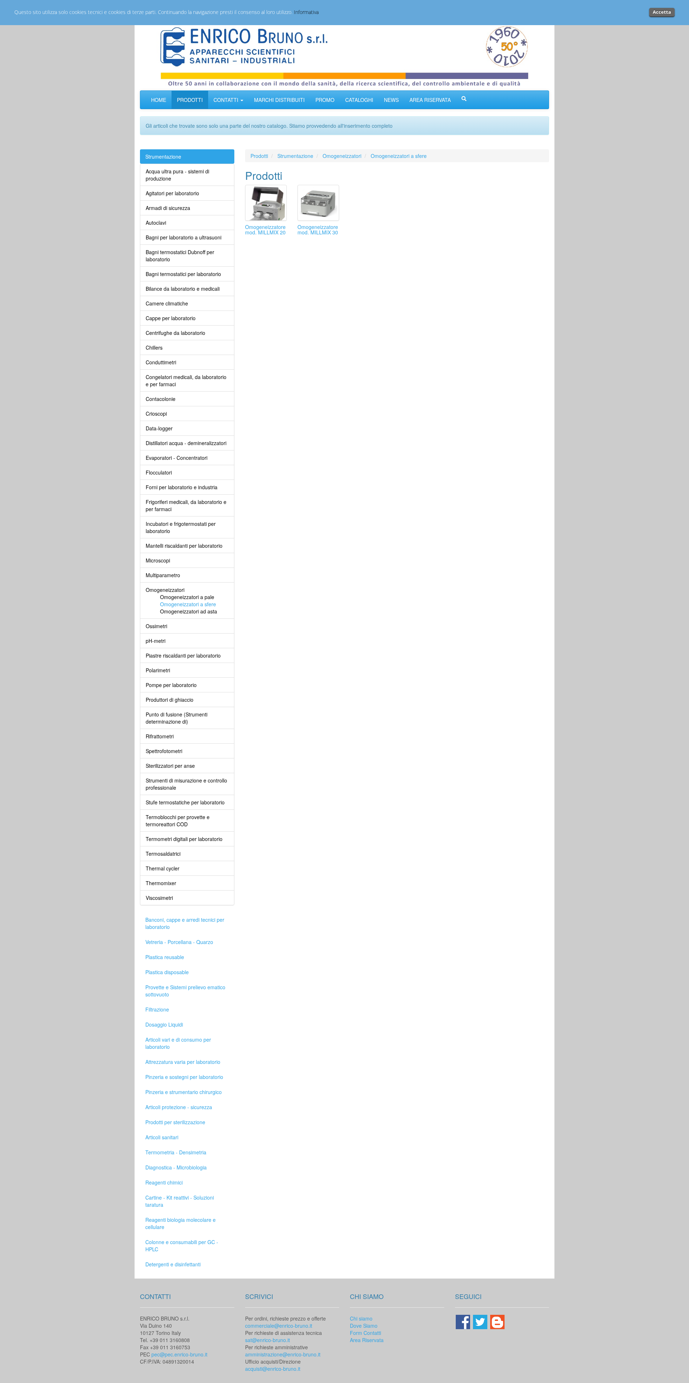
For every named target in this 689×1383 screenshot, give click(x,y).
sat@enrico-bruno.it (267, 1340)
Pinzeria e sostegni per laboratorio (184, 1076)
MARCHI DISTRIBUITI (279, 99)
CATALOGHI (359, 99)
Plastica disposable (167, 972)
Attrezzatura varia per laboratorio (182, 1061)
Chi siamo (361, 1318)
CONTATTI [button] (227, 99)
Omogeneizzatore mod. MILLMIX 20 (265, 229)
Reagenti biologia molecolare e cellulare (180, 1223)
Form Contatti (365, 1332)
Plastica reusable (164, 957)
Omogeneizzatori (342, 155)
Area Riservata (367, 1340)
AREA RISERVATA (430, 99)
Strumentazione (163, 156)
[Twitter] (481, 1320)
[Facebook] (464, 1320)
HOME (158, 99)
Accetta (662, 12)
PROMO (324, 99)
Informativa (306, 12)
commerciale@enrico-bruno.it (278, 1325)
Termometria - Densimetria (175, 1152)
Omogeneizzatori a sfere (399, 155)
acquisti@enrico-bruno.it (272, 1368)
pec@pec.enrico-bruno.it (179, 1354)
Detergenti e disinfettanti (173, 1264)
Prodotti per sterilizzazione (175, 1122)
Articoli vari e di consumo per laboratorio (178, 1043)
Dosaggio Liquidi (164, 1024)
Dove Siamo (364, 1325)
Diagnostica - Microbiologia (176, 1167)
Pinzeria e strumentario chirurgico (183, 1091)
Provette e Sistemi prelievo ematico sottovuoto (185, 990)
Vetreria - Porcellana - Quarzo (179, 941)
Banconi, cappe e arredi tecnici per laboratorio (184, 923)
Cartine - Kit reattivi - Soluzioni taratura (179, 1201)
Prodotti (259, 155)
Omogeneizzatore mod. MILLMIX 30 (317, 229)
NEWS (391, 99)
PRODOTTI (190, 99)
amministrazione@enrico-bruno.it (282, 1354)
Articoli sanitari (161, 1137)
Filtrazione (157, 1009)
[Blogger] (497, 1320)
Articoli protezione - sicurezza (178, 1107)
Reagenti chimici (164, 1182)
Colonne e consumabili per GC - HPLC (181, 1245)
